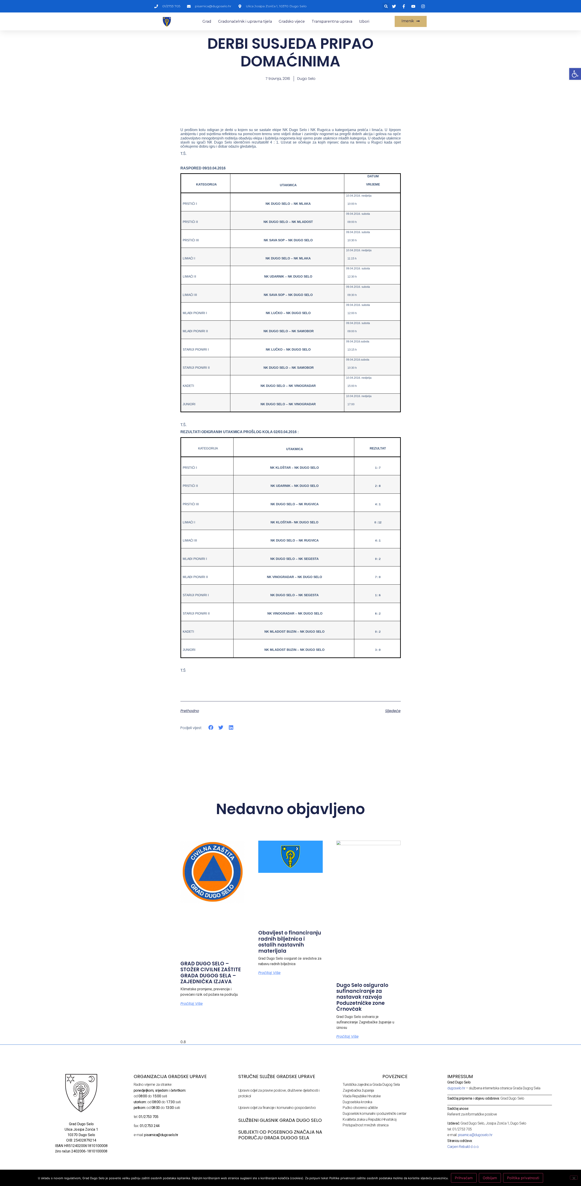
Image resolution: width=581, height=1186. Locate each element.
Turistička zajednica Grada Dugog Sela (371, 1084)
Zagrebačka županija (358, 1090)
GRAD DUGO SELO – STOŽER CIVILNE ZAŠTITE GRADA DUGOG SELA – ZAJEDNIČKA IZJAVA (210, 972)
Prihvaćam (464, 1178)
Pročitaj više (191, 1003)
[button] (385, 6)
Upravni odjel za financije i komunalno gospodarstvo (277, 1107)
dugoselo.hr (456, 1088)
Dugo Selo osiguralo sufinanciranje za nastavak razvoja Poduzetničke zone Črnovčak (362, 997)
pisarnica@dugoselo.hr (475, 1135)
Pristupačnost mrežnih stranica (366, 1125)
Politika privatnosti (523, 1178)
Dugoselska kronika (357, 1102)
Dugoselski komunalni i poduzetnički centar (374, 1113)
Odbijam (490, 1178)
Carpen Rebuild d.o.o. (463, 1147)
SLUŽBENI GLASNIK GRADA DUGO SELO (280, 1120)
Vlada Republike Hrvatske (362, 1096)
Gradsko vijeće (292, 21)
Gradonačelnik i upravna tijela (245, 21)
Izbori (364, 21)
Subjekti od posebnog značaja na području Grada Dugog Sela (280, 1135)
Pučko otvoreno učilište (360, 1107)
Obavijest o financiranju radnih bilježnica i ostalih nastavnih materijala (289, 941)
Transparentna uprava (332, 21)
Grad (206, 21)
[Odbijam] (574, 1178)
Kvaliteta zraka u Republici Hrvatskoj (369, 1119)
